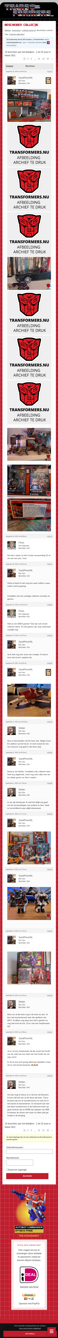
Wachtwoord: (12, 1158)
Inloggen (27, 1176)
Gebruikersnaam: (14, 1147)
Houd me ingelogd (17, 1169)
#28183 (49, 635)
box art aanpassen (29, 1235)
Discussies (16, 30)
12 (43, 59)
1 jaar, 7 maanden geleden (32, 42)
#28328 (49, 814)
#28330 (49, 869)
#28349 (49, 1075)
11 (39, 59)
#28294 (49, 752)
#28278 (49, 722)
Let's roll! (30, 1334)
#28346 (49, 995)
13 (48, 59)
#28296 (49, 783)
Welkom (8, 30)
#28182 (49, 604)
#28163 (49, 71)
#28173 (49, 564)
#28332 (49, 931)
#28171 (49, 536)
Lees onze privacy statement (30, 1328)
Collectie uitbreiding (16, 34)
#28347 (49, 1032)
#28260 (49, 663)
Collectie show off (28, 30)
